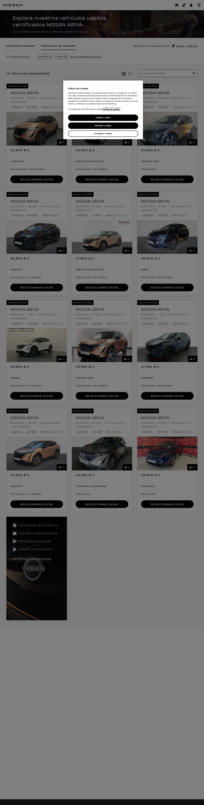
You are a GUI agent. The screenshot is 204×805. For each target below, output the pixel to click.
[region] (103, 109)
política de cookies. (111, 109)
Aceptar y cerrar (103, 118)
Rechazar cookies (103, 126)
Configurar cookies (103, 134)
